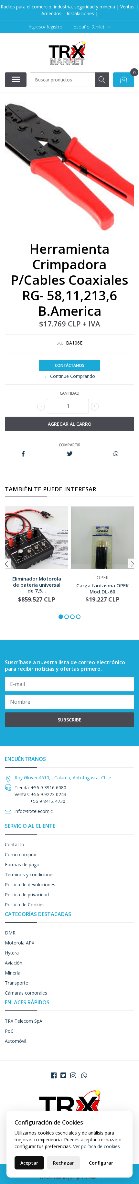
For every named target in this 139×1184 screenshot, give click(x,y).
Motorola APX (19, 943)
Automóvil (15, 1041)
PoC (9, 1031)
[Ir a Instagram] (73, 1075)
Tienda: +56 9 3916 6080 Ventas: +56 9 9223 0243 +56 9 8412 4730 (40, 794)
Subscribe (69, 720)
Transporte (16, 983)
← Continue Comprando (69, 376)
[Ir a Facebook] (54, 1075)
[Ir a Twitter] (63, 1075)
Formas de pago (22, 864)
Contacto (14, 844)
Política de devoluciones (30, 884)
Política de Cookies (25, 904)
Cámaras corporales (26, 993)
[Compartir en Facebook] (23, 454)
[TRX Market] (67, 52)
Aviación (13, 963)
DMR (10, 933)
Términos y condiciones (30, 874)
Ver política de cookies (96, 1146)
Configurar (101, 1163)
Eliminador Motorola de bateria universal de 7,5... (36, 584)
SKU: (61, 343)
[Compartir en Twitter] (69, 454)
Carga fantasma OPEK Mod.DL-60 (102, 588)
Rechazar (63, 1163)
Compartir (69, 445)
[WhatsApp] (84, 1075)
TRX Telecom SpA (23, 1021)
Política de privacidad (27, 894)
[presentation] (6, 563)
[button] (92, 26)
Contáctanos (69, 365)
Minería (12, 973)
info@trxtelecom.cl (34, 811)
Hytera (12, 953)
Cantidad (70, 393)
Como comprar (21, 854)
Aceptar (29, 1163)
